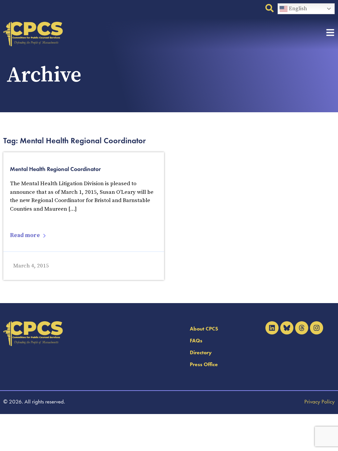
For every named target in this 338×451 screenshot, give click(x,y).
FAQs (196, 340)
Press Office (204, 364)
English (297, 8)
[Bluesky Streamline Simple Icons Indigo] (286, 327)
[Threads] (301, 327)
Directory (201, 352)
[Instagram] (316, 327)
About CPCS (204, 329)
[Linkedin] (272, 327)
